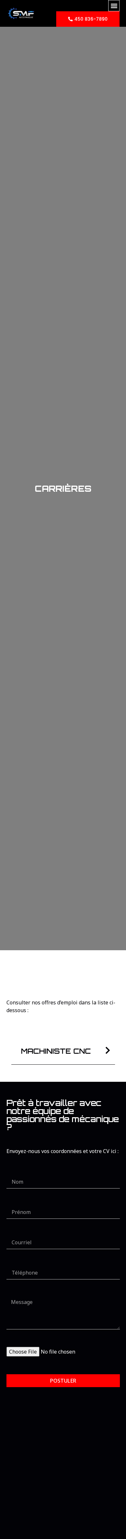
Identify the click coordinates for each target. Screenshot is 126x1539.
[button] (114, 5)
